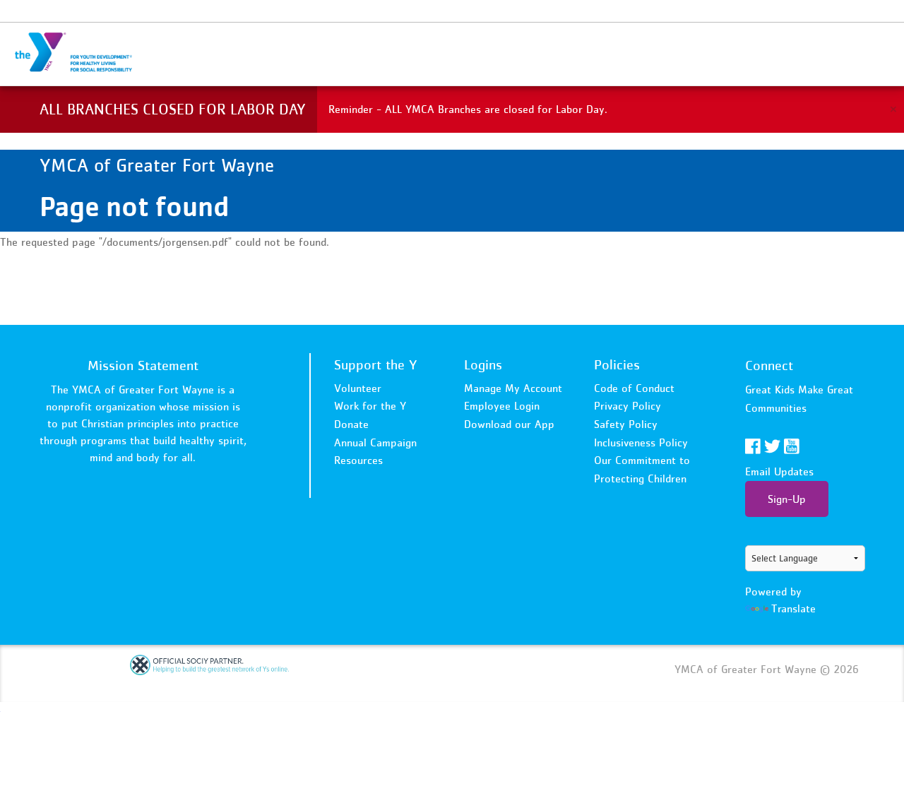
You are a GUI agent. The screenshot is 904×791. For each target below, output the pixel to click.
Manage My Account (513, 387)
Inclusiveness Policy (641, 442)
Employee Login (502, 405)
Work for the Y (370, 405)
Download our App (509, 423)
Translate (793, 608)
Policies (617, 364)
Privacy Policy (627, 405)
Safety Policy (626, 423)
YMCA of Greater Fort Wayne (82, 53)
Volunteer (357, 387)
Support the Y (375, 364)
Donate (351, 423)
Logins (483, 364)
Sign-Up (787, 498)
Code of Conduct (634, 387)
